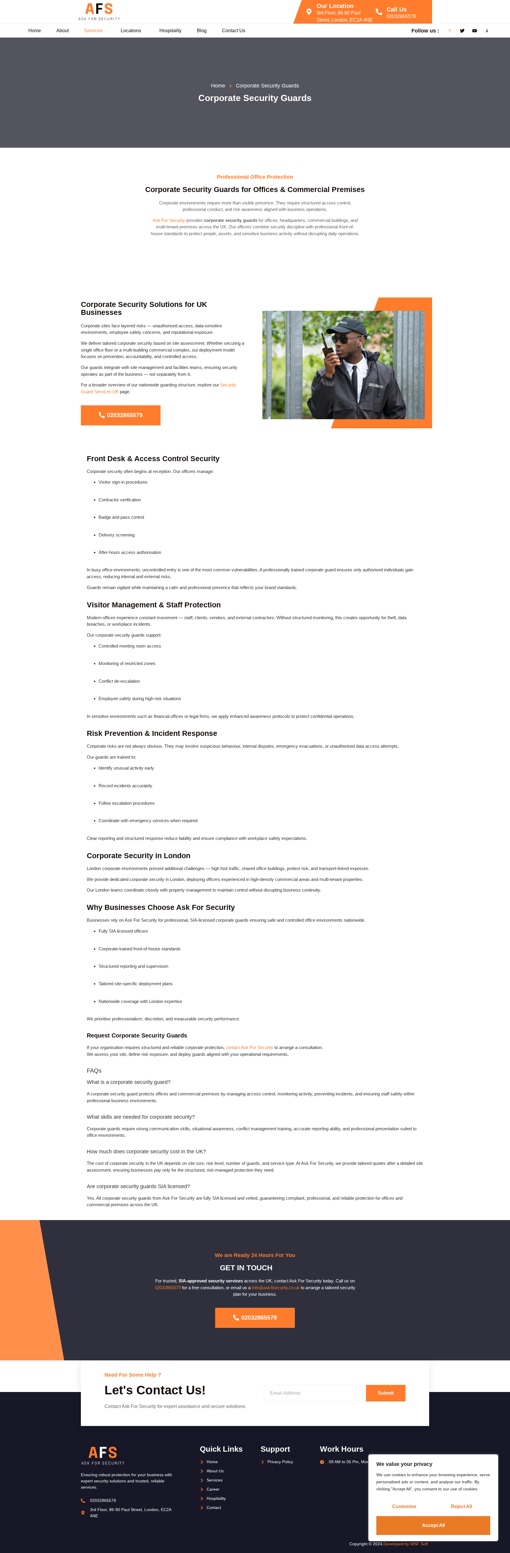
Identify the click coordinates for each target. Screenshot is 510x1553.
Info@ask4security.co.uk (276, 1287)
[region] (433, 1497)
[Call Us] (379, 12)
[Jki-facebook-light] (450, 30)
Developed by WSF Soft (406, 1543)
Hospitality (170, 30)
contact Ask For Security (249, 1047)
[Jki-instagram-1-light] (487, 30)
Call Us (397, 9)
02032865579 (401, 16)
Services (93, 30)
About (62, 30)
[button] (94, 31)
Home (34, 30)
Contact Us (233, 30)
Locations (131, 30)
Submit (386, 1393)
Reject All (461, 1506)
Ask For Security (169, 220)
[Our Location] (309, 12)
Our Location (335, 6)
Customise (404, 1506)
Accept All (433, 1525)
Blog (202, 30)
